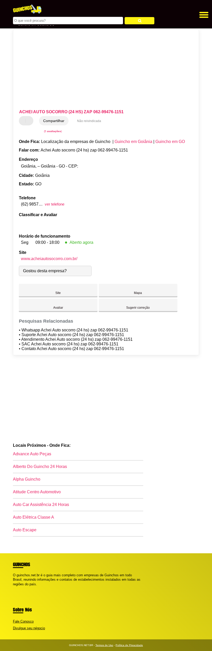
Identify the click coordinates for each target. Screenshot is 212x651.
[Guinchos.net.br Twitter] (16, 589)
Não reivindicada (89, 121)
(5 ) (52, 131)
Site (58, 293)
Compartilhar (53, 121)
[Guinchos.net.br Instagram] (19, 589)
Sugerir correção (138, 307)
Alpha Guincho (26, 479)
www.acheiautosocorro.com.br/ (49, 258)
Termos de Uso (104, 645)
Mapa (138, 293)
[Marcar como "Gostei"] (23, 121)
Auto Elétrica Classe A (33, 517)
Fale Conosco (23, 621)
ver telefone (54, 204)
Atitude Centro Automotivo (37, 492)
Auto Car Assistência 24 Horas (41, 504)
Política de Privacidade (129, 645)
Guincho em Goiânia (133, 141)
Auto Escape (24, 530)
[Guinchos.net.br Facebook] (14, 589)
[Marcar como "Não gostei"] (30, 121)
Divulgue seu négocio (29, 628)
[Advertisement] (102, 70)
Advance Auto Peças (32, 454)
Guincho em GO (170, 141)
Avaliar (58, 307)
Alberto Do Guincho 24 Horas (40, 466)
